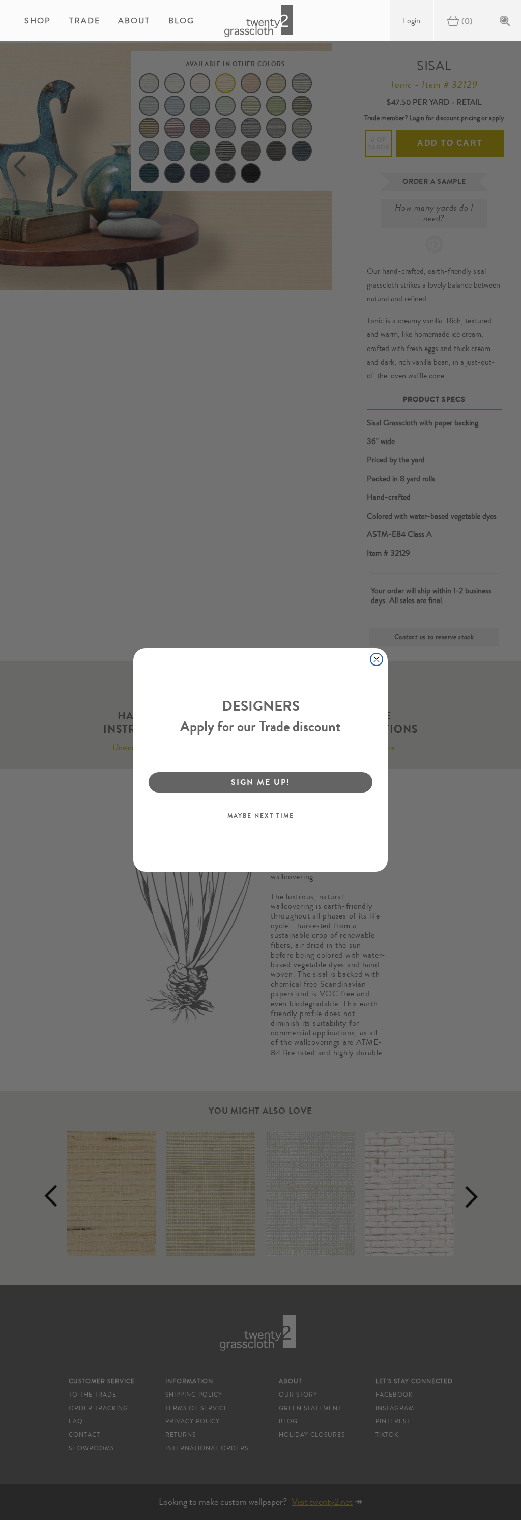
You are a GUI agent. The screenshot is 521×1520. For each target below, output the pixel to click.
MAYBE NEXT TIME (260, 815)
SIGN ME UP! (260, 782)
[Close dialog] (376, 659)
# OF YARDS (379, 143)
